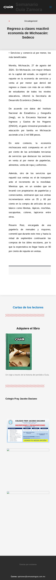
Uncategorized (30, 21)
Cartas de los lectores (28, 307)
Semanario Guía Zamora (29, 7)
